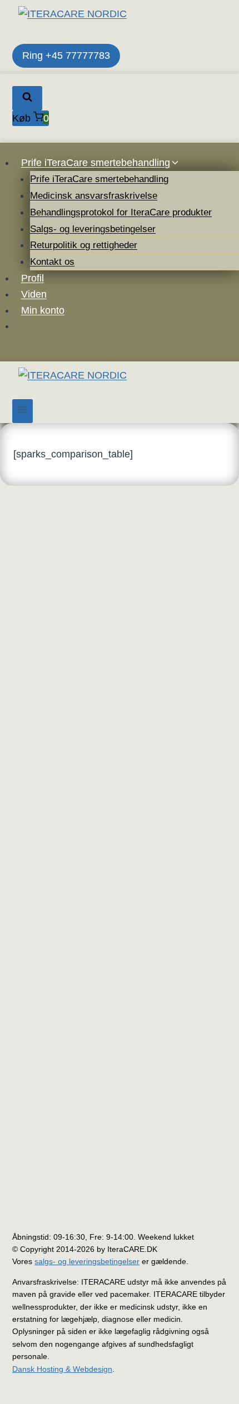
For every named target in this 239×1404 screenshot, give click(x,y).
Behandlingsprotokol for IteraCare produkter (121, 212)
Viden (34, 294)
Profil (32, 278)
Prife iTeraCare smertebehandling (99, 179)
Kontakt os (52, 261)
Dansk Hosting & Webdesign (62, 1369)
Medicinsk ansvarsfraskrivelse (93, 195)
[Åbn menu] (22, 411)
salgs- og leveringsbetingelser (87, 1261)
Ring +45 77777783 (66, 55)
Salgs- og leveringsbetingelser (93, 229)
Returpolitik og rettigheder (83, 245)
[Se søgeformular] (27, 98)
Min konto (42, 310)
